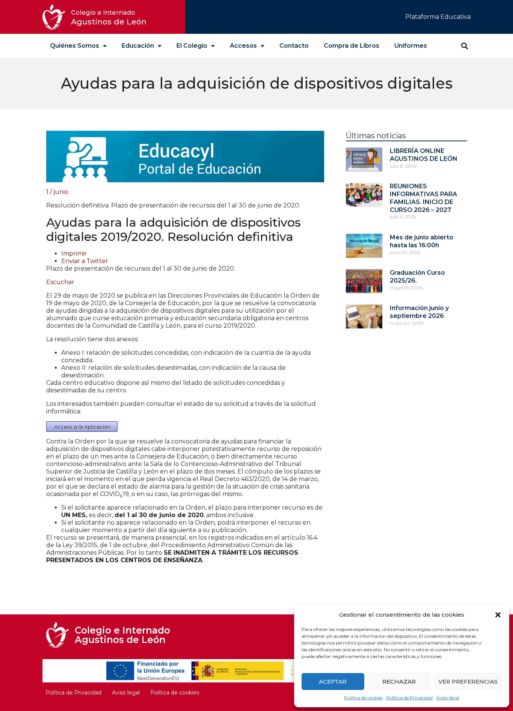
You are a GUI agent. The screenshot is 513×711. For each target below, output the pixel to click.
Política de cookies (363, 697)
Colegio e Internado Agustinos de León (122, 635)
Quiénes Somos (74, 45)
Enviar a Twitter (84, 261)
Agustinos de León (108, 17)
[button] (498, 615)
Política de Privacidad (409, 697)
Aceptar (333, 681)
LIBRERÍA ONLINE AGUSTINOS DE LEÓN (423, 154)
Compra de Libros (351, 45)
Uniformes (410, 45)
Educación (138, 45)
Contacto (294, 45)
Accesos (243, 45)
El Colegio (192, 45)
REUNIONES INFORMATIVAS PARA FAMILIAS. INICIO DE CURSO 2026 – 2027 (423, 198)
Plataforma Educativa (438, 16)
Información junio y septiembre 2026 (419, 311)
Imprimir (74, 253)
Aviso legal (447, 697)
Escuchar (60, 282)
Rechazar (399, 681)
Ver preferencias (468, 681)
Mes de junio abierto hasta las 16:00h (421, 241)
